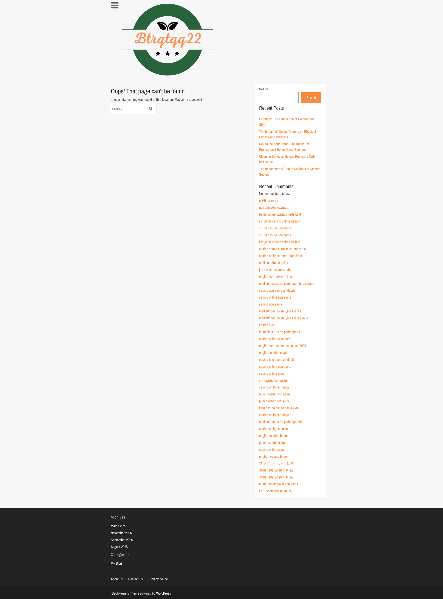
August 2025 (119, 546)
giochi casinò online (272, 442)
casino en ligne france (274, 387)
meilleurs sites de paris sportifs (280, 421)
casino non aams (270, 304)
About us (117, 578)
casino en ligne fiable (273, 428)
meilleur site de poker (273, 262)
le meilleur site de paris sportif (279, 331)
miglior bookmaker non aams (278, 483)
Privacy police (158, 578)
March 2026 (118, 525)
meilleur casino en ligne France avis (283, 317)
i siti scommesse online (275, 490)
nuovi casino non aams (274, 394)
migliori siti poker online (275, 276)
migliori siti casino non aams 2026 (282, 345)
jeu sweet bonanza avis (275, 269)
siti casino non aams (273, 380)
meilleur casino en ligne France (280, 311)
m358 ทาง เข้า (270, 200)
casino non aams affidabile (277, 290)
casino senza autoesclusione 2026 (282, 248)
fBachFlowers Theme (125, 593)
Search (264, 89)
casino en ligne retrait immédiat (280, 255)
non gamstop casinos (273, 207)
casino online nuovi (272, 373)
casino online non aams (275, 297)
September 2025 (122, 539)
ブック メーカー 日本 (276, 463)
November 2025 (121, 532)
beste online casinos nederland (280, 214)
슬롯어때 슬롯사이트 (276, 470)
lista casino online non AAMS (279, 407)
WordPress (163, 593)
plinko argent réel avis (274, 400)
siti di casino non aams (275, 228)
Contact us (135, 578)
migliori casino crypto (273, 352)
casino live (266, 324)
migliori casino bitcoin (274, 435)
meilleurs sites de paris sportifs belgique (286, 283)
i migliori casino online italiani (279, 221)
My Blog (116, 563)
